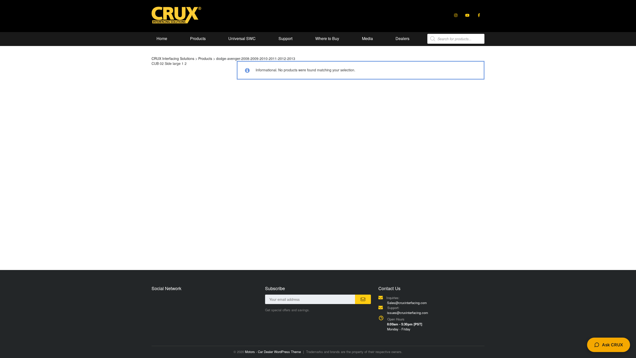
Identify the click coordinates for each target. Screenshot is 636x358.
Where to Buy (327, 38)
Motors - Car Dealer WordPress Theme (273, 351)
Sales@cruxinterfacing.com (407, 302)
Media (367, 38)
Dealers (402, 38)
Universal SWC (242, 38)
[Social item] (456, 15)
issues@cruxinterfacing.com (407, 312)
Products (198, 38)
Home (162, 38)
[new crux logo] (176, 14)
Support (285, 38)
